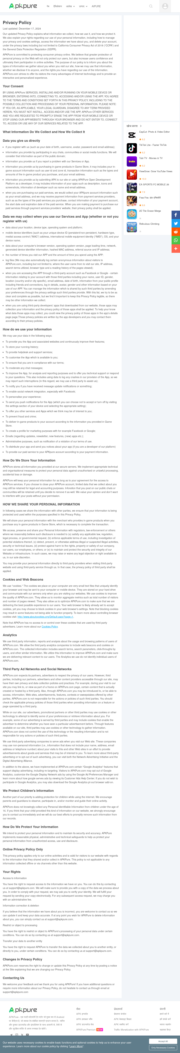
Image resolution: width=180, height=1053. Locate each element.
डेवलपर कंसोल (120, 1013)
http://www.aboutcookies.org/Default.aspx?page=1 (45, 616)
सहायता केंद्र (165, 1029)
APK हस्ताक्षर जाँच (84, 1019)
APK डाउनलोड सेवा (85, 1024)
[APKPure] (23, 6)
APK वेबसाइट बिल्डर (122, 1019)
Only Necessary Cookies (163, 1047)
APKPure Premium (86, 1029)
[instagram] (16, 1035)
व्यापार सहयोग (165, 1024)
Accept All (163, 1041)
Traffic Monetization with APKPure (131, 1029)
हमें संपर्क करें (165, 1019)
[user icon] (165, 6)
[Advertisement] (151, 68)
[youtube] (27, 1035)
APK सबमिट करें (121, 1024)
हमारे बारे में (164, 1013)
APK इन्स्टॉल (82, 1013)
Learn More (76, 1046)
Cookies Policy (50, 626)
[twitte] (22, 1035)
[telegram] (11, 1035)
